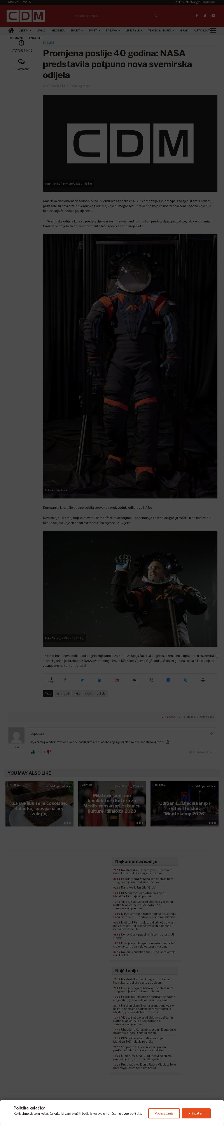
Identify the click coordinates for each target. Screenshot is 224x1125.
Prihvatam (196, 1113)
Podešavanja (164, 1113)
